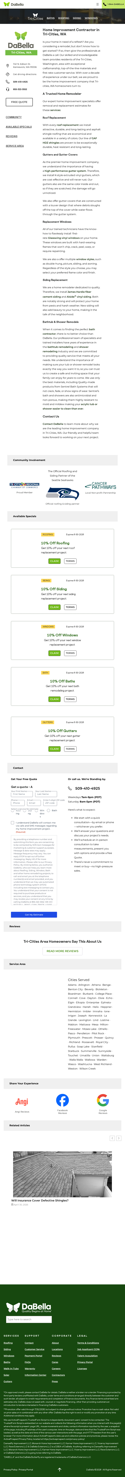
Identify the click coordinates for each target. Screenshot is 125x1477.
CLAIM (54, 561)
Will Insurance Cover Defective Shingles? (39, 1200)
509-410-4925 (20, 81)
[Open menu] (97, 4)
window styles (85, 259)
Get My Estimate (34, 914)
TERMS (70, 561)
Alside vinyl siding (79, 296)
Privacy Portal (26, 1469)
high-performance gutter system (65, 170)
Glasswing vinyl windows (64, 238)
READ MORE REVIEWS (62, 951)
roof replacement (68, 125)
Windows (42, 813)
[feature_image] (62, 1174)
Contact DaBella (53, 424)
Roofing (18, 812)
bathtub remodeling (60, 347)
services (55, 110)
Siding (30, 812)
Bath (54, 810)
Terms (70, 607)
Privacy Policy (10, 1469)
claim (54, 749)
